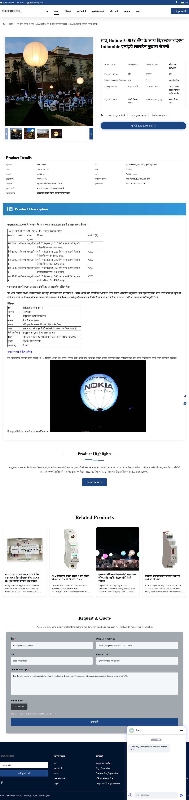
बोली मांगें (114, 11)
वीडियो (68, 11)
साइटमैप (57, 783)
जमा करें (94, 722)
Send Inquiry (94, 482)
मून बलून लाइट (22, 23)
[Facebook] (176, 2)
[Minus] (181, 730)
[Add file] (130, 795)
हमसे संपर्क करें (98, 11)
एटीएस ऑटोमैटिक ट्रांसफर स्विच (108, 783)
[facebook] (2, 782)
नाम (12, 654)
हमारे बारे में (81, 11)
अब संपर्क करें (25, 591)
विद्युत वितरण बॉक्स (103, 768)
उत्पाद (56, 11)
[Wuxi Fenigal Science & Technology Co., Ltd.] (11, 11)
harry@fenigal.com (36, 2)
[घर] (4, 23)
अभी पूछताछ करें (180, 11)
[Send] (181, 795)
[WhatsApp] (185, 403)
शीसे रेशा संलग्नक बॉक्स (104, 778)
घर (47, 11)
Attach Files (17, 700)
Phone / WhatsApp (105, 638)
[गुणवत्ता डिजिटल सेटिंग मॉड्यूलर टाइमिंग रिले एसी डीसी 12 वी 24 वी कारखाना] (164, 549)
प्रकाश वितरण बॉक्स (103, 763)
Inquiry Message (20, 669)
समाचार (127, 11)
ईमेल (13, 638)
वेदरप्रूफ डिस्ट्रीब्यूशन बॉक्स (107, 773)
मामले (138, 11)
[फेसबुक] (185, 396)
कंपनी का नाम (102, 654)
